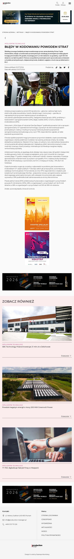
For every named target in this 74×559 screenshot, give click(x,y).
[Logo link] (6, 3)
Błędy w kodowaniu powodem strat (40, 32)
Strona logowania (49, 515)
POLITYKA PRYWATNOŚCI (51, 535)
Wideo (44, 531)
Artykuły (20, 32)
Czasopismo (46, 519)
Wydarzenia (46, 523)
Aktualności (46, 527)
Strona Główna (8, 32)
